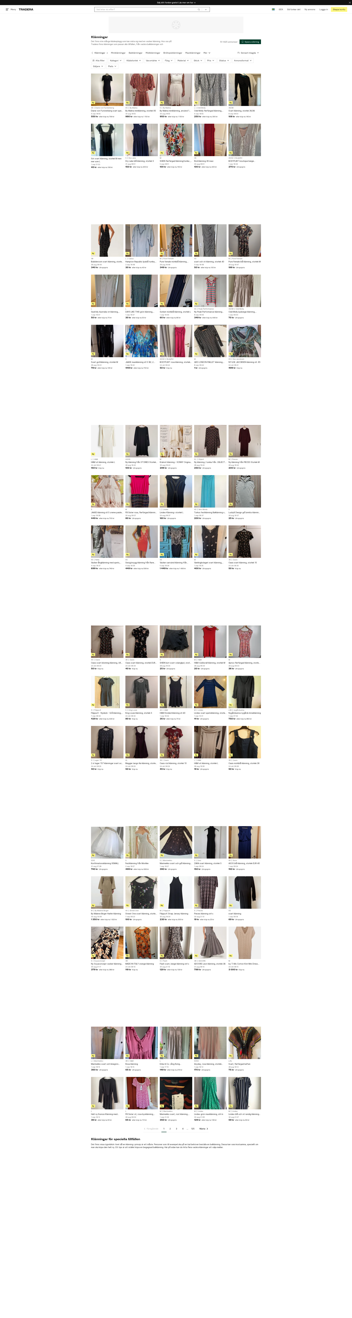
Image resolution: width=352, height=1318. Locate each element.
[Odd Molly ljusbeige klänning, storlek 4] (245, 291)
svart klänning (235, 913)
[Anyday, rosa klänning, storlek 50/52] (210, 1043)
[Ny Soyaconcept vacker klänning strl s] (107, 943)
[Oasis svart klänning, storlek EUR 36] (141, 641)
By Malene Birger (102, 911)
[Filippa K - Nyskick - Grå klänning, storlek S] (107, 692)
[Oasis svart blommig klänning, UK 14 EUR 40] (107, 641)
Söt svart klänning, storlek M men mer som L (106, 160)
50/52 (196, 1061)
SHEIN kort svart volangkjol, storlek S (176, 663)
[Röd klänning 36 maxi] (210, 140)
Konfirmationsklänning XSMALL (105, 863)
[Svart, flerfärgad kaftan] (245, 1043)
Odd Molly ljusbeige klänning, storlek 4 (242, 312)
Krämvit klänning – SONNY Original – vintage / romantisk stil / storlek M (175, 462)
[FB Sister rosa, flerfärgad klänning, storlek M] (141, 491)
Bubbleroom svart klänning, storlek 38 (107, 261)
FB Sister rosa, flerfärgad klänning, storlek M (141, 512)
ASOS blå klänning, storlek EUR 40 (244, 863)
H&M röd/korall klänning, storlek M (209, 663)
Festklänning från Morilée (136, 863)
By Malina (133, 108)
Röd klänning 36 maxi (203, 161)
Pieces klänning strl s (203, 913)
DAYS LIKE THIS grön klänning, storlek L (139, 312)
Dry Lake (132, 158)
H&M (96, 459)
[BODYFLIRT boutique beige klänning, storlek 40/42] (245, 140)
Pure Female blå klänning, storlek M (245, 261)
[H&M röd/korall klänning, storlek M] (210, 641)
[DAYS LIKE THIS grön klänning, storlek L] (141, 291)
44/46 (127, 459)
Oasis (235, 560)
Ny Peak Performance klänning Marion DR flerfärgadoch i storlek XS (209, 312)
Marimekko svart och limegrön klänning (104, 1064)
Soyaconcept (99, 961)
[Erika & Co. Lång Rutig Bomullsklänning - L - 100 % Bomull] (176, 1043)
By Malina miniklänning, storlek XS (140, 111)
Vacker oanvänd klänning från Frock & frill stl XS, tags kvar (173, 562)
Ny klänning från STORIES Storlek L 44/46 (141, 462)
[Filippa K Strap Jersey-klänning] (176, 892)
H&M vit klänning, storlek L (103, 462)
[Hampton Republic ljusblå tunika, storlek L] (141, 240)
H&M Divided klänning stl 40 (172, 713)
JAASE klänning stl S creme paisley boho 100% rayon (107, 512)
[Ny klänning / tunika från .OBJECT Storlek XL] (210, 441)
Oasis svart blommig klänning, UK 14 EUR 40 (106, 663)
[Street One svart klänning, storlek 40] (141, 892)
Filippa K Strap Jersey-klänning (174, 913)
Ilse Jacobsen (238, 359)
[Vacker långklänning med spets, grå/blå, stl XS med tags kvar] (107, 541)
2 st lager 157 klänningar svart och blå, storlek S (107, 763)
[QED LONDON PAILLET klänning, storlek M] (210, 341)
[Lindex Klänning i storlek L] (176, 491)
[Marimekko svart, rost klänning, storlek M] (176, 1093)
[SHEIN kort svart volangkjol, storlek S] (176, 641)
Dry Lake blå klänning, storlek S (139, 161)
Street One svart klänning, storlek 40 (140, 913)
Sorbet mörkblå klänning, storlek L (175, 312)
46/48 (231, 309)
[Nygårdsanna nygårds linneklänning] (245, 692)
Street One (134, 911)
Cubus (131, 259)
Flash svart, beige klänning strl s (174, 964)
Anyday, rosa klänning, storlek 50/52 (208, 1064)
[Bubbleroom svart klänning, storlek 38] (107, 240)
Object (201, 459)
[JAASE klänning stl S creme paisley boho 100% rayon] (107, 491)
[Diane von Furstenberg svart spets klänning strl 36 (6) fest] (107, 90)
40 (195, 259)
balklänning (158, 1147)
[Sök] (199, 9)
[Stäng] (350, 2)
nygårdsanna (239, 710)
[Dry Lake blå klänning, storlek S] (141, 140)
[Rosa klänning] (141, 1043)
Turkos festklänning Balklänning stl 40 (210, 512)
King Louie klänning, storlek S (138, 713)
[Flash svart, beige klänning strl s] (176, 943)
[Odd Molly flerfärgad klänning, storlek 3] (210, 90)
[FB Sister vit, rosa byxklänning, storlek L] (141, 1093)
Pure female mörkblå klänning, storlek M (173, 261)
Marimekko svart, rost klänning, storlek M (174, 1114)
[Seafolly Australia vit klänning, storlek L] (107, 291)
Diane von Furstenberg (104, 108)
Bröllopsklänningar (172, 53)
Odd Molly (201, 108)
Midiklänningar (153, 53)
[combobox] (148, 9)
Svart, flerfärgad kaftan (239, 1064)
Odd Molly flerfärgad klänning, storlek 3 (208, 111)
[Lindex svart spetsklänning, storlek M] (210, 692)
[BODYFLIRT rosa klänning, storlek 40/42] (176, 341)
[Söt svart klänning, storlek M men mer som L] (107, 140)
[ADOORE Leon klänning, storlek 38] (210, 943)
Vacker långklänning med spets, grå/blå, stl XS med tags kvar (105, 562)
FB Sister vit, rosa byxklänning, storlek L (139, 1114)
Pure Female (168, 259)
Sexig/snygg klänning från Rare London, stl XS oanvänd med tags (140, 562)
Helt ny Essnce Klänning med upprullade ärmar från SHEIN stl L (106, 1114)
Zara (199, 860)
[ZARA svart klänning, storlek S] (210, 842)
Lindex (165, 509)
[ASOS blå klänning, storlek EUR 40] (245, 842)
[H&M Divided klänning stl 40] (176, 692)
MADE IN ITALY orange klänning (139, 964)
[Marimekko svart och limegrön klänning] (107, 1043)
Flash (165, 961)
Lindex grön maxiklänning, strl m (208, 1114)
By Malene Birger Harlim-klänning (106, 913)
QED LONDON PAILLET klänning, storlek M (208, 362)
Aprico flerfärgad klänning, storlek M (244, 663)
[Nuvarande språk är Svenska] (273, 9)
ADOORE (202, 961)
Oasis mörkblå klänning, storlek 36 (244, 763)
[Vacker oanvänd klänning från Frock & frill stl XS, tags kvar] (176, 541)
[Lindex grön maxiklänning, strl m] (210, 1093)
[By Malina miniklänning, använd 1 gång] (176, 90)
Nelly (97, 560)
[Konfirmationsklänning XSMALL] (107, 842)
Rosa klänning (131, 1064)
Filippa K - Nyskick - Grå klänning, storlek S (106, 713)
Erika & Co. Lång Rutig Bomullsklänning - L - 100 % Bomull (175, 1064)
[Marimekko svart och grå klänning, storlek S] (176, 842)
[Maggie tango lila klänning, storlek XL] (141, 742)
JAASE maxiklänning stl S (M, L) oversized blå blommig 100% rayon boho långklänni (141, 362)
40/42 (231, 158)
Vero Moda (202, 509)
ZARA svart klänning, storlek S (208, 863)
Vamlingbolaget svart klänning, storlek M (208, 562)
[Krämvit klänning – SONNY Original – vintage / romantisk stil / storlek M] (176, 441)
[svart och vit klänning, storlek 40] (210, 240)
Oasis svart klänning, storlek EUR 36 (140, 663)
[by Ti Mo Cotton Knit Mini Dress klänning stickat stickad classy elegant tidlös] (245, 943)
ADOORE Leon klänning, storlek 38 (210, 964)
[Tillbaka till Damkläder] (92, 53)
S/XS (93, 860)
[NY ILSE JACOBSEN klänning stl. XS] (245, 341)
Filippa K (97, 710)
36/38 (231, 108)
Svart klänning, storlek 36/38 (242, 111)
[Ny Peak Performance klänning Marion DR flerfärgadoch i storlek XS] (210, 291)
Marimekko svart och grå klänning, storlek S (175, 863)
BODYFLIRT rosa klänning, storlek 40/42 (175, 362)
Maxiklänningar (192, 53)
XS (126, 108)
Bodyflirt (238, 158)
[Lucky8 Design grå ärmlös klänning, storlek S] (245, 491)
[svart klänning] (245, 892)
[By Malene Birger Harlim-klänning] (107, 892)
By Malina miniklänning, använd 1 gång (174, 111)
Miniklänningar (118, 53)
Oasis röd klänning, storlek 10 (173, 763)
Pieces (235, 459)
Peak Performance (206, 309)
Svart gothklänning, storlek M (104, 362)
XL (195, 459)
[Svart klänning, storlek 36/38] (245, 90)
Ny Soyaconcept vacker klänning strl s (106, 964)
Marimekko (167, 860)
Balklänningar (135, 53)
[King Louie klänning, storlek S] (141, 692)
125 (192, 1129)
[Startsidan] (26, 9)
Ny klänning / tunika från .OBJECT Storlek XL (209, 462)
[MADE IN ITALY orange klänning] (141, 943)
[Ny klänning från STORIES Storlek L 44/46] (141, 441)
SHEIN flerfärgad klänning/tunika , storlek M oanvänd (175, 161)
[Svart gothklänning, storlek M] (107, 341)
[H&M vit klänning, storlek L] (107, 441)
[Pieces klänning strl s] (210, 892)
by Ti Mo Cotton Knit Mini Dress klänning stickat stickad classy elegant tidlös (243, 964)
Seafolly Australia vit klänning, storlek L (104, 312)
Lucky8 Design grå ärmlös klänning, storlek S (244, 512)
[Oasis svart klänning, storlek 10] (245, 541)
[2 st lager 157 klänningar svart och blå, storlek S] (107, 742)
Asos (235, 860)
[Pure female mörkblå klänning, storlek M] (176, 240)
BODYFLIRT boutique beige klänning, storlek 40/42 (241, 161)
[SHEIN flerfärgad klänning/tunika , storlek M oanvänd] (176, 140)
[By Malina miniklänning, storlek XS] (141, 90)
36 (92, 108)
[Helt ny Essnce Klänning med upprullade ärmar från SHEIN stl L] (107, 1093)
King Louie (133, 710)
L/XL (230, 1061)
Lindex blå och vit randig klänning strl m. (244, 1114)
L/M (230, 710)
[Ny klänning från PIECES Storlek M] (245, 441)
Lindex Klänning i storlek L (171, 512)
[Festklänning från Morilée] (141, 842)
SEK (281, 9)
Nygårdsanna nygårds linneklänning (245, 713)
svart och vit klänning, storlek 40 (209, 261)
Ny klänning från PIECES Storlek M (244, 462)
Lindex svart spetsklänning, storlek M (210, 713)
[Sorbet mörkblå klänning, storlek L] (176, 291)
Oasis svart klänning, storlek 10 (243, 562)
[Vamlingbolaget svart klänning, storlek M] (210, 541)
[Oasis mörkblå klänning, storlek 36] (245, 742)
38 (92, 259)
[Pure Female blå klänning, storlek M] (245, 240)
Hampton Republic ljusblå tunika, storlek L (140, 261)
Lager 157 (98, 760)
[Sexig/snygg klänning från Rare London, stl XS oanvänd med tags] (141, 541)
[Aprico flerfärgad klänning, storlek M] (245, 641)
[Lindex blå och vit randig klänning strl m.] (245, 1093)
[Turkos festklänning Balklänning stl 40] (210, 491)
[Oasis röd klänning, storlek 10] (176, 742)
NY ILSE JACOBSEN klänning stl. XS (244, 362)
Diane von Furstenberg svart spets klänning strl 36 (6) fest (107, 111)
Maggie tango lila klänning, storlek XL (141, 763)
